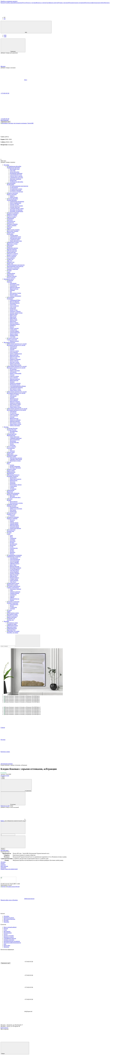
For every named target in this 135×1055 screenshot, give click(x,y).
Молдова (12, 496)
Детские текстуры (15, 207)
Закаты (12, 521)
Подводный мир (14, 442)
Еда (11, 449)
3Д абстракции (14, 187)
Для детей (12, 170)
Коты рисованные (15, 439)
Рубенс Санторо (14, 328)
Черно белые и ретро (15, 365)
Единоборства (14, 548)
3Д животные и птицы (16, 188)
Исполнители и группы (16, 503)
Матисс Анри (13, 320)
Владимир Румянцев (15, 567)
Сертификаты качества (52, 2)
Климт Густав (13, 310)
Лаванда (12, 196)
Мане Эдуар (13, 315)
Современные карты (15, 236)
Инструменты (13, 501)
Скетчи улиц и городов (16, 176)
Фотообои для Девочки (16, 210)
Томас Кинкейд (14, 580)
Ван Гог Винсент (14, 301)
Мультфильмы (14, 431)
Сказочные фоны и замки (17, 208)
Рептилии (12, 445)
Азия (11, 590)
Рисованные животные (16, 173)
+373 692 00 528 (5, 93)
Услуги (24, 2)
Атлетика (12, 539)
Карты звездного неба (16, 241)
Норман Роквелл (14, 577)
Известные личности (15, 479)
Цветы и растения (15, 363)
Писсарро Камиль (15, 324)
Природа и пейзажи (15, 359)
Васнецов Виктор (14, 303)
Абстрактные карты (15, 238)
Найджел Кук (13, 576)
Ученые (12, 487)
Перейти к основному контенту (9, 1)
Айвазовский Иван (15, 300)
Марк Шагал (13, 318)
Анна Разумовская (15, 559)
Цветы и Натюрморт (15, 296)
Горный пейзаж (14, 522)
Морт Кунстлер (14, 575)
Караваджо (13, 308)
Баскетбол (12, 541)
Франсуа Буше (14, 334)
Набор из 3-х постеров (16, 508)
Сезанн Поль (13, 329)
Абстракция (13, 283)
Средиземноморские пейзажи (18, 386)
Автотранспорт (14, 604)
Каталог (3, 2)
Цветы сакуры (14, 197)
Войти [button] (2, 820)
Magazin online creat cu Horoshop (9, 900)
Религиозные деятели (15, 484)
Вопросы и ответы (41, 2)
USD (5, 36)
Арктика (12, 596)
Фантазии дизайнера (15, 179)
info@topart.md (4, 120)
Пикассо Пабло (14, 322)
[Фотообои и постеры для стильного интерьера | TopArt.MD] (8, 882)
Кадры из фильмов (15, 466)
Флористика (13, 180)
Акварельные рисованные (17, 201)
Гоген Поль (13, 304)
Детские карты (14, 235)
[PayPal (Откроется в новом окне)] (3, 886)
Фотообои (6, 165)
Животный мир (14, 289)
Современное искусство (16, 177)
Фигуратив (13, 510)
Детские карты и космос (16, 205)
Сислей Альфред (14, 331)
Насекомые (13, 441)
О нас (6, 2)
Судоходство (13, 607)
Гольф (11, 546)
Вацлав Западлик (14, 566)
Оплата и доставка (31, 2)
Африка (12, 597)
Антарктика (13, 594)
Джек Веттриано (14, 570)
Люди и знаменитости (16, 353)
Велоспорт (13, 545)
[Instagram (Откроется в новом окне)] (12, 14)
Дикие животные (14, 436)
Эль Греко (12, 336)
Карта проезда (4, 1027)
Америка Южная (14, 593)
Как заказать (11, 2)
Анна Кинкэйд (14, 558)
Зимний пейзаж (14, 524)
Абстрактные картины (16, 458)
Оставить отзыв (5, 775)
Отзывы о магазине (63, 2)
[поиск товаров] (27, 641)
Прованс (12, 382)
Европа (12, 600)
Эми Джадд (13, 582)
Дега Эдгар (13, 307)
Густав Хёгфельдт (15, 569)
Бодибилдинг (13, 544)
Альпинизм (13, 538)
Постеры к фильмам (15, 467)
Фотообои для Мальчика (16, 211)
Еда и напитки (14, 352)
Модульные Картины (9, 342)
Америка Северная (15, 591)
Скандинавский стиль (16, 174)
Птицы (12, 443)
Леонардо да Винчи (15, 311)
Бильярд (12, 542)
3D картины (13, 369)
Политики (12, 483)
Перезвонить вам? (5, 121)
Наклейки (6, 621)
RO (5, 18)
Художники (13, 489)
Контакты (107, 2)
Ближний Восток (14, 598)
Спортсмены (13, 486)
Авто (11, 535)
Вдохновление (18, 2)
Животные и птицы (15, 460)
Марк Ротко (13, 317)
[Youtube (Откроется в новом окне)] (82, 14)
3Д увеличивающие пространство (19, 186)
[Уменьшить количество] (13, 828)
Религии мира (14, 294)
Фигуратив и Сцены (15, 293)
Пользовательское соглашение (77, 2)
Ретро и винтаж (14, 360)
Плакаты (12, 515)
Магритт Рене (13, 314)
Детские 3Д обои (14, 204)
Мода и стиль (13, 358)
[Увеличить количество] (13, 842)
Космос (12, 606)
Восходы (12, 520)
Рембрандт (13, 325)
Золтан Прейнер (14, 572)
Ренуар (12, 327)
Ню (11, 291)
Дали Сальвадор (14, 305)
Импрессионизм (14, 341)
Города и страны (14, 351)
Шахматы (12, 552)
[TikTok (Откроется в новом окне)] (36, 14)
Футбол (12, 551)
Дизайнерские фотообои (16, 181)
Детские (12, 349)
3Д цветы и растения (15, 190)
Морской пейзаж (14, 525)
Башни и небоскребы (15, 373)
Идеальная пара (14, 507)
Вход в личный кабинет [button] (10, 927)
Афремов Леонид (14, 563)
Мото (11, 536)
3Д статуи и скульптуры (16, 191)
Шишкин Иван (14, 335)
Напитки (12, 451)
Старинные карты (15, 239)
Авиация (12, 608)
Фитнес (12, 553)
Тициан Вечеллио (15, 332)
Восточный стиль (14, 169)
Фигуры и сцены (14, 362)
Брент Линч (13, 565)
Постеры (6, 427)
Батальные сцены (14, 284)
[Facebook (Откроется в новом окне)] (59, 14)
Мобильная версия (29, 898)
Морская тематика (15, 287)
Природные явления (15, 528)
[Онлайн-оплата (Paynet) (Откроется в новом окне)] (13, 886)
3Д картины (13, 412)
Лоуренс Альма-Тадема (16, 312)
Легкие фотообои (14, 172)
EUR (5, 35)
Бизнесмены (13, 477)
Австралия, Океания (15, 589)
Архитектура (13, 286)
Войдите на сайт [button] (5, 806)
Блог (103, 2)
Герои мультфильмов (15, 203)
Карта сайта (7, 945)
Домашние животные (15, 438)
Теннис (12, 549)
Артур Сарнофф (14, 562)
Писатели (12, 482)
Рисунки (12, 432)
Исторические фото (15, 497)
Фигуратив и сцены (15, 389)
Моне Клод (13, 321)
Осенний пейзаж (14, 527)
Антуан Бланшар (14, 560)
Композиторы (13, 480)
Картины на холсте (9, 279)
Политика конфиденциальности (93, 2)
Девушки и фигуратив (16, 459)
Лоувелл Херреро (14, 573)
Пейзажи (12, 290)
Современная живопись (16, 387)
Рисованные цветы (15, 384)
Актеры (12, 465)
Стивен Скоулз (14, 579)
